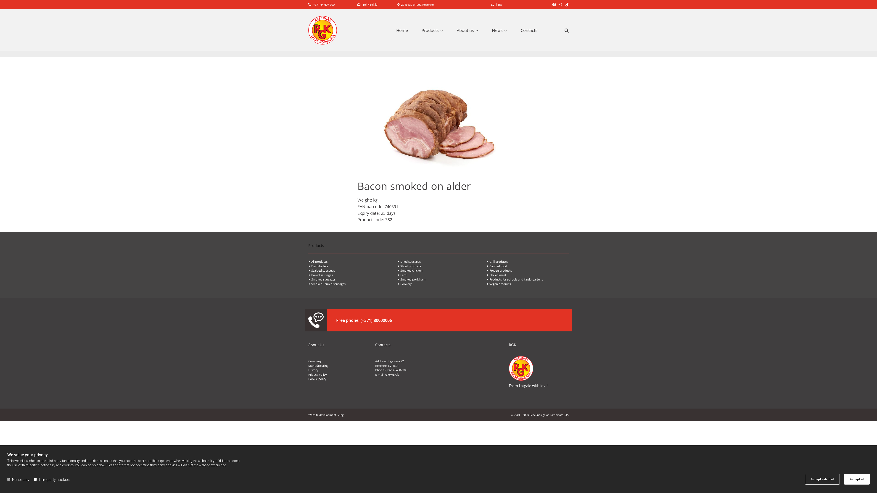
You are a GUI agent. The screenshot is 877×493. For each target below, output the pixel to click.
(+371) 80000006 (376, 320)
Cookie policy (317, 379)
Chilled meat (496, 275)
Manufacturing (318, 366)
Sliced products (409, 266)
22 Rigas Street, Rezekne (415, 5)
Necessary (20, 479)
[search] (567, 31)
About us (465, 30)
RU (500, 5)
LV (492, 5)
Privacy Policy (317, 374)
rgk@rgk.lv (367, 5)
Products (430, 30)
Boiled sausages (320, 275)
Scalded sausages (321, 270)
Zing (341, 415)
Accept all (857, 479)
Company (315, 361)
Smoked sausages (321, 279)
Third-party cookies (54, 479)
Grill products (497, 262)
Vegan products (498, 284)
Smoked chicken (410, 270)
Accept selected (822, 479)
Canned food (496, 266)
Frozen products (499, 270)
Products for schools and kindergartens (514, 279)
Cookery (404, 284)
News (497, 30)
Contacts (529, 30)
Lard (402, 275)
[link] (434, 30)
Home (402, 30)
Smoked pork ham (411, 279)
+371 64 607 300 (321, 5)
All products (318, 262)
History (313, 370)
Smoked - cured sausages (327, 284)
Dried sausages (409, 262)
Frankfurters (318, 266)
